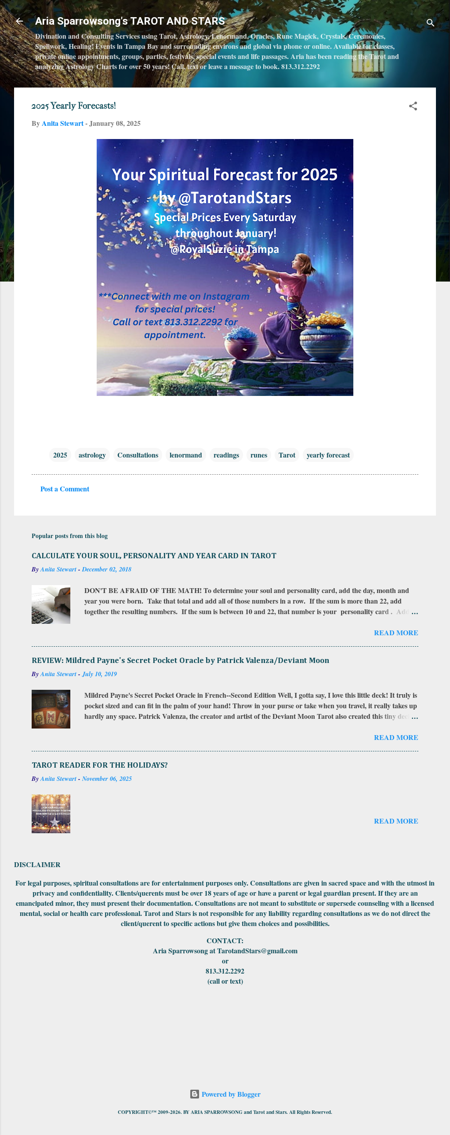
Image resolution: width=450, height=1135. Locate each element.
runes (258, 455)
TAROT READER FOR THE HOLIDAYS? (100, 765)
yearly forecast (328, 455)
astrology (92, 455)
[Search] (430, 24)
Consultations (137, 455)
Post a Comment (64, 488)
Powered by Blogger (230, 1094)
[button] (413, 107)
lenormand (186, 455)
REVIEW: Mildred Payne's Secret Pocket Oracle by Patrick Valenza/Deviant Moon (180, 661)
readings (226, 455)
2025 (60, 455)
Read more (396, 632)
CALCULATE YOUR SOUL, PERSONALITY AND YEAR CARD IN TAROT (154, 556)
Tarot (287, 455)
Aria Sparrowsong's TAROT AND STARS (130, 21)
